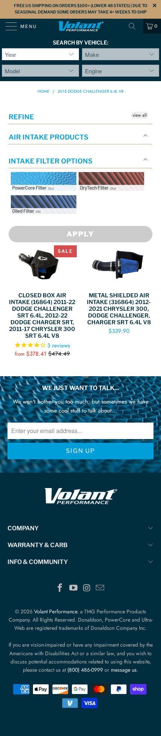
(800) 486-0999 (85, 670)
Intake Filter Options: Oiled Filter (48, 222)
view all (140, 115)
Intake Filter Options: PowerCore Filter (41, 199)
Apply (80, 234)
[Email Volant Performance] (100, 588)
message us (124, 670)
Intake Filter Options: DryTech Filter (109, 199)
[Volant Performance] (80, 26)
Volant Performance (55, 611)
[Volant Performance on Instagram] (86, 588)
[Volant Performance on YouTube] (73, 588)
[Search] (135, 26)
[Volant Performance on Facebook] (60, 588)
